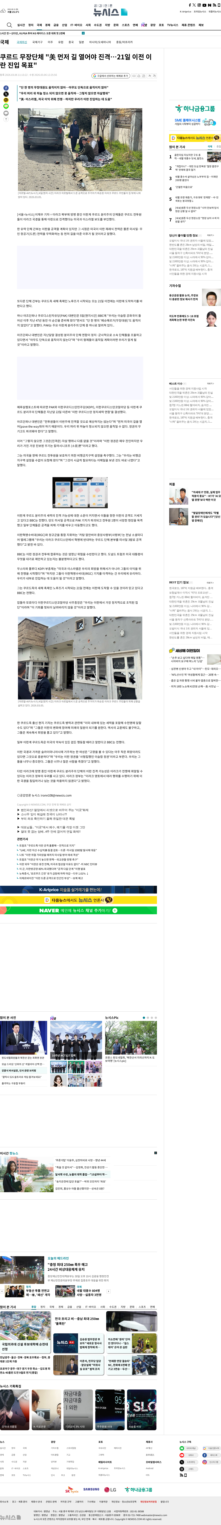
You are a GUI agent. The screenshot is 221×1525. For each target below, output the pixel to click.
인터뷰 (54, 1461)
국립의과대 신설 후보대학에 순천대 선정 (25, 1346)
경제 (47, 25)
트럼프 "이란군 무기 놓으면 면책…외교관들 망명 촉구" (48, 859)
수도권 (98, 25)
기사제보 (91, 1501)
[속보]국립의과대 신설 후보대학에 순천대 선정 (29, 33)
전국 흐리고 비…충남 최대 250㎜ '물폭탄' (77, 1321)
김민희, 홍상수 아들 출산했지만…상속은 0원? (79, 1188)
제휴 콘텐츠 (188, 25)
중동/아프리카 (124, 42)
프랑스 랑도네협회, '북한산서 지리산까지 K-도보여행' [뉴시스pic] (130, 1059)
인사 (53, 1475)
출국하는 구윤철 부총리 (13, 1083)
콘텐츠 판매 (51, 1501)
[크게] (154, 75)
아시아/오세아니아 (100, 42)
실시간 (21, 25)
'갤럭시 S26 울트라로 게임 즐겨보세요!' (22, 1077)
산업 (64, 25)
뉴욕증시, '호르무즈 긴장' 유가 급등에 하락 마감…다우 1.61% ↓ (54, 873)
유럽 (60, 42)
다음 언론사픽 (213, 1448)
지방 (107, 25)
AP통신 (149, 1448)
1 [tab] (144, 1018)
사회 (88, 25)
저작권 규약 (65, 1501)
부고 (63, 1475)
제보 (201, 25)
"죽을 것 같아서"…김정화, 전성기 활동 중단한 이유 (82, 1167)
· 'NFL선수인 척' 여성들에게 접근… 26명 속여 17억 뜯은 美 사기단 (195, 674)
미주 (50, 42)
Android (149, 1468)
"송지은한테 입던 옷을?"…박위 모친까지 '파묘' (81, 1181)
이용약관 (103, 1501)
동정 (73, 1475)
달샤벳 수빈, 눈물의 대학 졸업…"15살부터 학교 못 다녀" (82, 1174)
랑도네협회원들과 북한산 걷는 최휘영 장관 (23, 1057)
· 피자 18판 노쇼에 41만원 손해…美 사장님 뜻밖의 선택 (195, 686)
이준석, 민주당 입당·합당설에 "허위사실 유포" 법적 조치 (90, 1365)
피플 (172, 484)
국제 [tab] (210, 146)
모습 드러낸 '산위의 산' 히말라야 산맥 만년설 (24, 1064)
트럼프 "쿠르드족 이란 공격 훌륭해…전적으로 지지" (47, 845)
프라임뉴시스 (200, 11)
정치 (30, 25)
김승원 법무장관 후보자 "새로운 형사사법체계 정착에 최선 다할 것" (91, 1343)
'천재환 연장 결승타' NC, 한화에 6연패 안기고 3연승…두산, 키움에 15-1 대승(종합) (119, 1365)
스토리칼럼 (71, 1448)
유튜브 (191, 1455)
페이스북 (213, 1455)
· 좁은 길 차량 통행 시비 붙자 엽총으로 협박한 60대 (195, 680)
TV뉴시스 (172, 25)
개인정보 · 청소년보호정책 (123, 1501)
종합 (33, 1307)
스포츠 (126, 25)
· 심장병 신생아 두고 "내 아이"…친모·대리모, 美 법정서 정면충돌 (195, 668)
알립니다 (165, 1501)
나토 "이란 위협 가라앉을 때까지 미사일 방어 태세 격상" (49, 855)
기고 (68, 1454)
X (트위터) (191, 1462)
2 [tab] (148, 1018)
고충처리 (79, 1501)
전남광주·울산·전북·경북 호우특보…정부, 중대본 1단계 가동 (25, 1359)
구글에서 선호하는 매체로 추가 (112, 76)
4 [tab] (156, 1018)
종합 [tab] (219, 146)
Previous (2, 1291)
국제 (39, 25)
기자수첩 (175, 285)
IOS (147, 1474)
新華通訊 (150, 1454)
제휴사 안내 (36, 1501)
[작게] (149, 75)
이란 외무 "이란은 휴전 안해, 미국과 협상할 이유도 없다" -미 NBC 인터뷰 (58, 864)
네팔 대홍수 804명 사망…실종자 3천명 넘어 (89, 1294)
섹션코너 (55, 1468)
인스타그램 (213, 1462)
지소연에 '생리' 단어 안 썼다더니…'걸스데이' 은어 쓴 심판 (119, 1343)
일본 (81, 42)
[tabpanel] (131, 1042)
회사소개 (4, 1501)
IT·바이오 (76, 25)
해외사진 (118, 1448)
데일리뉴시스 (72, 1468)
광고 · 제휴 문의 (19, 1501)
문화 (116, 25)
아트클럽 (55, 1454)
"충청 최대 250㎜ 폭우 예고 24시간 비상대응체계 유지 (68, 1267)
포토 (161, 25)
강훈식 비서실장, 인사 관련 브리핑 (19, 1070)
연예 (135, 25)
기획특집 (70, 1461)
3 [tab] (152, 1018)
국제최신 (22, 42)
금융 (56, 25)
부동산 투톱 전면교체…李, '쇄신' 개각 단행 (38, 1294)
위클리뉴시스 (215, 11)
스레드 (191, 1468)
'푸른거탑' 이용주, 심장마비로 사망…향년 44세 (80, 1160)
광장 (153, 25)
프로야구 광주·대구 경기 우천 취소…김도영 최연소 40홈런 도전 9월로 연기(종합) (25, 1370)
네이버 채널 (190, 1448)
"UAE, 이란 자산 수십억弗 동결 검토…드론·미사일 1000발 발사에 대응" (58, 850)
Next (108, 1291)
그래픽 (101, 1454)
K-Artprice (185, 11)
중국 (71, 42)
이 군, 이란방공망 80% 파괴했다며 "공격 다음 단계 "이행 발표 (52, 869)
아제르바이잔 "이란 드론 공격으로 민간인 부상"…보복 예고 (51, 878)
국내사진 (102, 1448)
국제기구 (37, 42)
